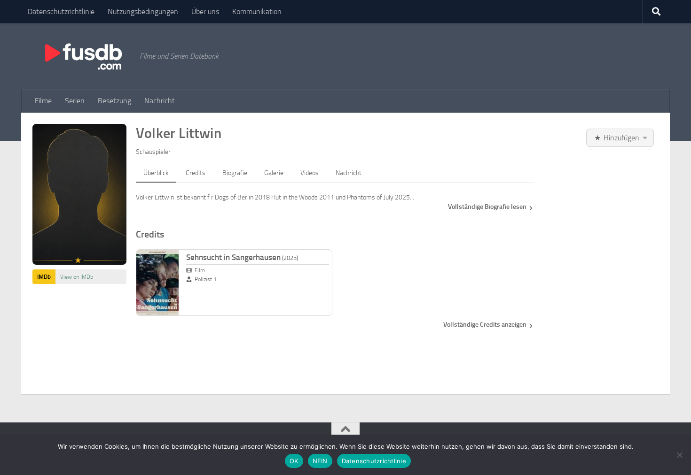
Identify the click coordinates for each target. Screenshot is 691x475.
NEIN (320, 461)
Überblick (156, 173)
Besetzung (114, 100)
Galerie (273, 173)
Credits (195, 173)
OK (294, 461)
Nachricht (159, 100)
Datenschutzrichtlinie (61, 11)
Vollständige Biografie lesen (487, 207)
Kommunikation (257, 11)
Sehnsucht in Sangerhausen (242, 257)
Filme (43, 100)
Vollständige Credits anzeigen (484, 325)
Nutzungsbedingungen (143, 11)
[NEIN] (679, 455)
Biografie (234, 173)
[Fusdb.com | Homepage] (82, 56)
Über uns (205, 11)
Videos (309, 173)
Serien (75, 100)
